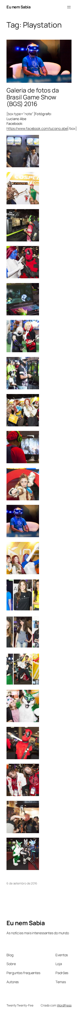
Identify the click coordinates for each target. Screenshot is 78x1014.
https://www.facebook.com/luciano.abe (36, 128)
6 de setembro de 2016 (21, 883)
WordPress (64, 1005)
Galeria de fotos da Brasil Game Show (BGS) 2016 (32, 97)
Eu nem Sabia (18, 6)
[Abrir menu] (69, 7)
